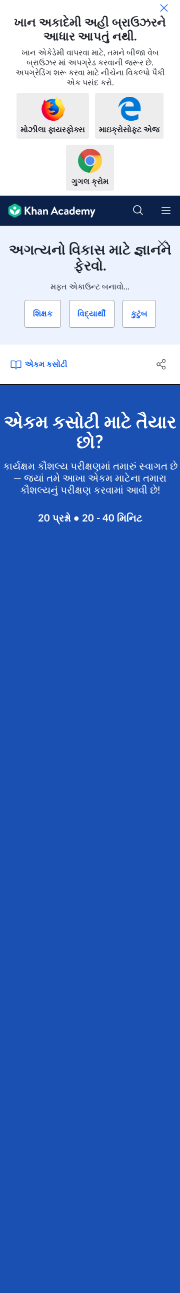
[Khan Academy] (48, 211)
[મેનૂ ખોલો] (166, 211)
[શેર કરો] (161, 364)
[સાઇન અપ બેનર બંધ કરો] (162, 244)
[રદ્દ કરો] (164, 8)
